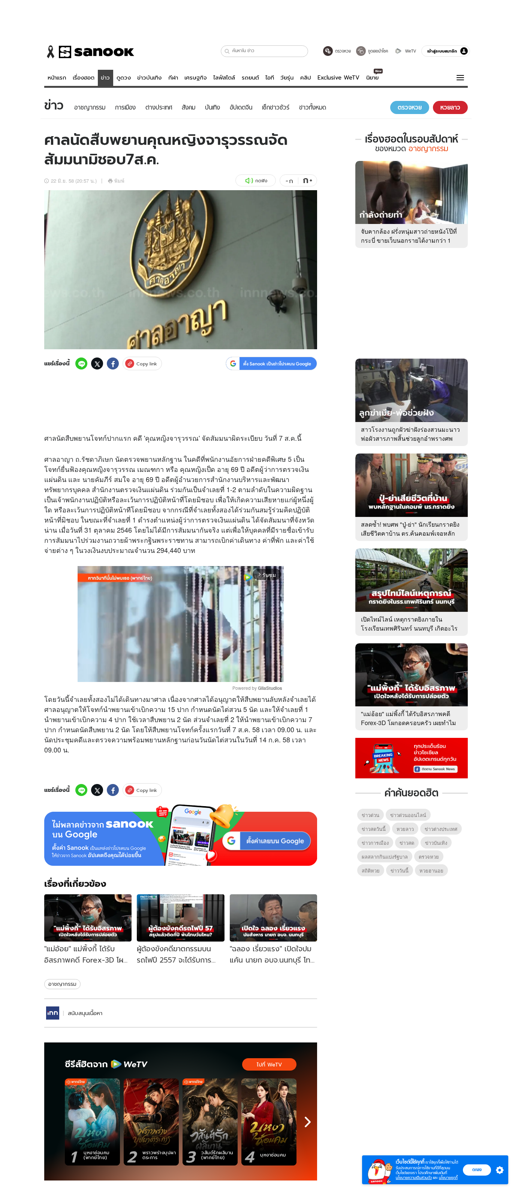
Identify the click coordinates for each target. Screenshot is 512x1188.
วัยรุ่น (286, 78)
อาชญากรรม (62, 984)
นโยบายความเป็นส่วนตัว (414, 1178)
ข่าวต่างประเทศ (441, 828)
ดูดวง (124, 78)
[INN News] (52, 1013)
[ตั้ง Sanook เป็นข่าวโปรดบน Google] (180, 835)
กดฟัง (261, 180)
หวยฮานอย (431, 870)
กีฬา (173, 78)
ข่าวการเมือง (375, 842)
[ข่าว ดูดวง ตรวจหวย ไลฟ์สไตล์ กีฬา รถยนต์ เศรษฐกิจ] (89, 52)
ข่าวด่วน (370, 815)
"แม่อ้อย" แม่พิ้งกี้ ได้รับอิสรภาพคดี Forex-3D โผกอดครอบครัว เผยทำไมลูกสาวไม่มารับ (408, 722)
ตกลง (477, 1169)
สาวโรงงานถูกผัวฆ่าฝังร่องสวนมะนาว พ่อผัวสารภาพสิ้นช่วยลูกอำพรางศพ (410, 434)
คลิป (305, 78)
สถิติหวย (371, 870)
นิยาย (372, 78)
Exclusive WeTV (338, 78)
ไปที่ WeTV (269, 1064)
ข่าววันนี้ (400, 870)
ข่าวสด (407, 842)
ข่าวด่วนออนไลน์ (408, 815)
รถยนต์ (250, 78)
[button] (227, 51)
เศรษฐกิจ (195, 78)
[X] (97, 363)
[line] (81, 363)
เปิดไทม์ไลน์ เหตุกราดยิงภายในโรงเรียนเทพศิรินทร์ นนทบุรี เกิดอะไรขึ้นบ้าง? (409, 628)
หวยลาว (405, 828)
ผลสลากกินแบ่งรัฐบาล (385, 856)
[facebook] (113, 363)
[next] (307, 1122)
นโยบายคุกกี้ (448, 1178)
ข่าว (105, 78)
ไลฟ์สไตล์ (224, 78)
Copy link (146, 363)
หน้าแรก (57, 78)
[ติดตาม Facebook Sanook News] (411, 757)
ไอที (269, 78)
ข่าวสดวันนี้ (374, 828)
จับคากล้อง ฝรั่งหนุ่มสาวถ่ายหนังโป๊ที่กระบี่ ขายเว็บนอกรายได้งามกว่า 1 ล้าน (409, 240)
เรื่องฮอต (83, 78)
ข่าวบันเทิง (149, 78)
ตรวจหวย (429, 856)
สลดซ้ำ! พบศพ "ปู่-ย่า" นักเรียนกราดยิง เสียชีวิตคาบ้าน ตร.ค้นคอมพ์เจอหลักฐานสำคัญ (410, 533)
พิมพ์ (119, 180)
